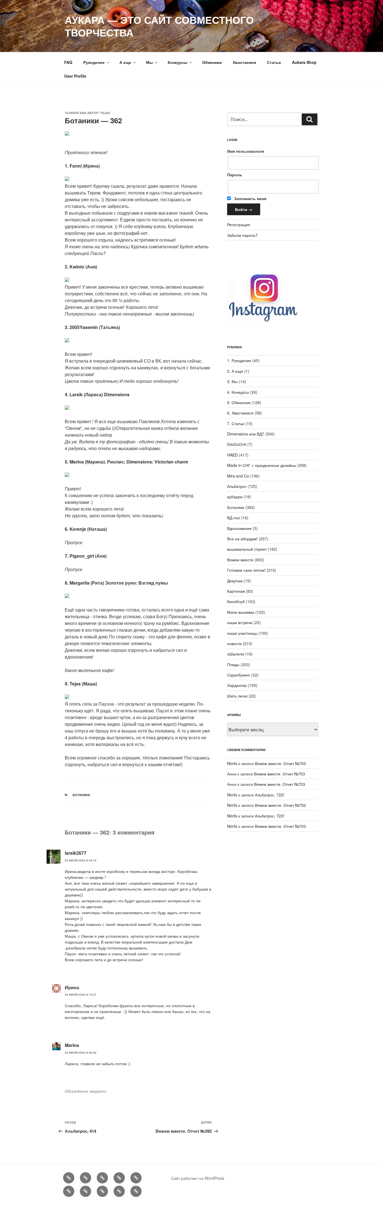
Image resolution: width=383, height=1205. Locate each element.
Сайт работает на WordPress (197, 1178)
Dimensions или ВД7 (245, 434)
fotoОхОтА (236, 444)
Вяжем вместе (240, 559)
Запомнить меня (249, 198)
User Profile (75, 76)
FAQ (68, 62)
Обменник (212, 62)
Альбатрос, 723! (269, 816)
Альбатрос (236, 486)
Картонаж (236, 591)
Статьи (274, 62)
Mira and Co (238, 476)
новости (234, 643)
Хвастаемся (244, 62)
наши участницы (242, 633)
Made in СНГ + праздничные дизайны (261, 465)
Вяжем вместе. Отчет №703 (280, 763)
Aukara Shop (304, 62)
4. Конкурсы (238, 392)
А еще (125, 62)
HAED (232, 455)
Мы (149, 62)
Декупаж (235, 580)
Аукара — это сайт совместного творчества (159, 26)
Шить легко (237, 696)
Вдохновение (239, 528)
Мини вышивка (240, 612)
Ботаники (81, 795)
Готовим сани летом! (246, 570)
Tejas (105, 113)
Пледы (233, 664)
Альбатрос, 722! (269, 795)
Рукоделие (94, 62)
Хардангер (237, 685)
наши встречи (239, 622)
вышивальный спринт (247, 549)
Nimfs (232, 763)
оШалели (235, 654)
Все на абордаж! (242, 538)
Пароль (234, 174)
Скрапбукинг (238, 675)
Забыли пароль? (242, 235)
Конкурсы (177, 62)
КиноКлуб (236, 601)
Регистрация (238, 224)
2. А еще (235, 371)
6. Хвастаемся (240, 413)
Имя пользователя (245, 151)
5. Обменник (238, 402)
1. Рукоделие (239, 360)
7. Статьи (235, 423)
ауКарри (235, 496)
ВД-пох (233, 517)
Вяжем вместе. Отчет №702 (280, 805)
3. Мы (232, 381)
